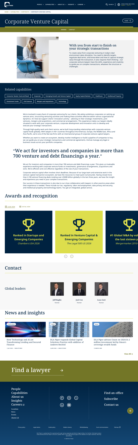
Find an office (113, 393)
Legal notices (36, 427)
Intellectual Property (114, 96)
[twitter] (76, 398)
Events (13, 415)
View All (127, 354)
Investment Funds (13, 101)
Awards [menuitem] (63, 30)
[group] (28, 232)
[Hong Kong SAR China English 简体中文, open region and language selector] (119, 4)
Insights (71, 4)
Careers (80, 4)
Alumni (14, 418)
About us (61, 4)
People (39, 4)
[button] (122, 21)
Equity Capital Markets (83, 96)
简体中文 (129, 5)
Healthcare (99, 96)
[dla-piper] (9, 4)
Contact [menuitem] (72, 30)
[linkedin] (62, 405)
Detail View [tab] (26, 207)
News (13, 412)
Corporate (25, 12)
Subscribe (111, 399)
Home (7, 12)
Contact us (111, 405)
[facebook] (62, 398)
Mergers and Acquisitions (45, 101)
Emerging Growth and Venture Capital (58, 96)
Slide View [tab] (11, 207)
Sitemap (116, 427)
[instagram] (69, 398)
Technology (62, 101)
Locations (14, 409)
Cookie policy (51, 427)
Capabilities (49, 4)
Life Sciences (28, 101)
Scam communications (102, 427)
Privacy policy (21, 427)
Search (111, 4)
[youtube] (69, 405)
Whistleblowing (84, 427)
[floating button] (130, 411)
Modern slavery (67, 427)
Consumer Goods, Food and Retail (18, 96)
